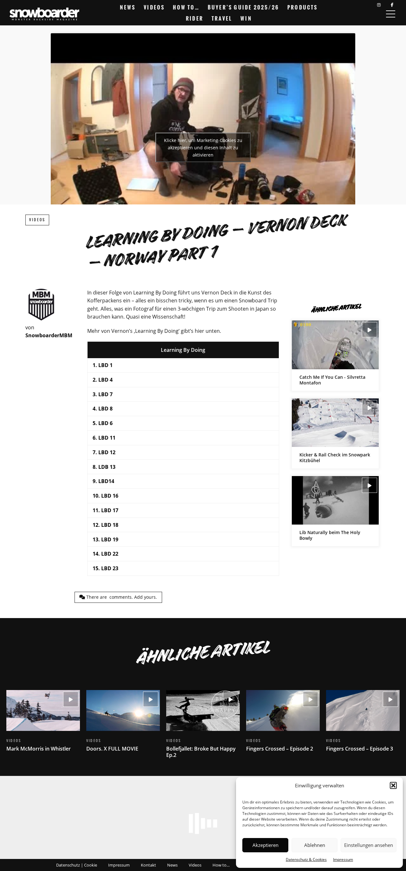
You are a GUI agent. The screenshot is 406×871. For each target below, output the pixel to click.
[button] (393, 785)
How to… (186, 7)
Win (246, 18)
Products (302, 7)
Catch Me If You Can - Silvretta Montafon (335, 355)
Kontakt (148, 865)
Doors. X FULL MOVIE (123, 724)
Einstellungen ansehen (368, 845)
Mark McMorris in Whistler (43, 724)
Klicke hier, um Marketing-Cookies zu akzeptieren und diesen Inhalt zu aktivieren (203, 147)
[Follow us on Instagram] (379, 5)
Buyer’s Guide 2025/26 (243, 7)
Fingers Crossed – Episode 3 (363, 724)
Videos (154, 7)
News (127, 7)
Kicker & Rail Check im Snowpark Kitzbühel (335, 433)
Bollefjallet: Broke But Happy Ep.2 (203, 728)
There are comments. (121, 597)
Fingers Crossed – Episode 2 (283, 724)
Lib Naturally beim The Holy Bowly (335, 511)
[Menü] (390, 14)
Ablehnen (314, 845)
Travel (222, 18)
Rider (194, 18)
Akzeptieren (265, 845)
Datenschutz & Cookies (306, 859)
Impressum (343, 859)
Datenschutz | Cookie (76, 865)
